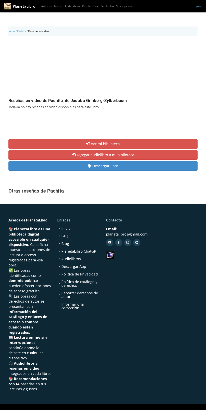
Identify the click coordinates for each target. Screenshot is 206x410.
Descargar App (73, 266)
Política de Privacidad (79, 274)
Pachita (21, 31)
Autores (46, 6)
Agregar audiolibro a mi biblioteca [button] (104, 154)
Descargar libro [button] (104, 165)
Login (197, 6)
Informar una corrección (72, 306)
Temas (58, 6)
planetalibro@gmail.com (127, 234)
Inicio (11, 31)
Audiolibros (72, 6)
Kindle (86, 6)
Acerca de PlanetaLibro (27, 220)
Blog (96, 6)
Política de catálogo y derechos (79, 283)
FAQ (64, 236)
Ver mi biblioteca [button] (105, 143)
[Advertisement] (103, 68)
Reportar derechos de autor (79, 294)
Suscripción (124, 6)
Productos (107, 6)
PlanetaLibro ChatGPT (79, 251)
